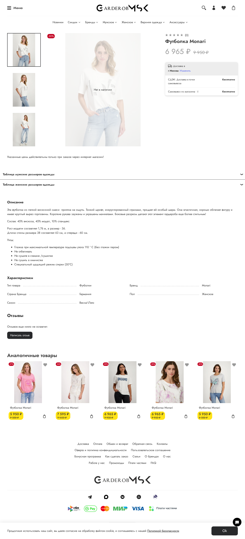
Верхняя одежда (151, 22)
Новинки (58, 22)
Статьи (136, 456)
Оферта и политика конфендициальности (101, 450)
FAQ (153, 463)
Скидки (72, 22)
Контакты (162, 444)
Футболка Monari (20, 408)
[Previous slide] (53, 89)
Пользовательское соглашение (150, 450)
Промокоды (116, 463)
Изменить (185, 70)
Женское (127, 22)
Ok (224, 530)
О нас (167, 456)
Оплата (97, 444)
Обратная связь (142, 444)
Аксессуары (177, 22)
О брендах (152, 456)
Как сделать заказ (116, 456)
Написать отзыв (19, 335)
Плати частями (137, 463)
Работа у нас (97, 463)
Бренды (90, 22)
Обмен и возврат (117, 444)
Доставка (83, 444)
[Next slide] (24, 141)
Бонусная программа (87, 456)
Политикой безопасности (163, 531)
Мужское (108, 22)
